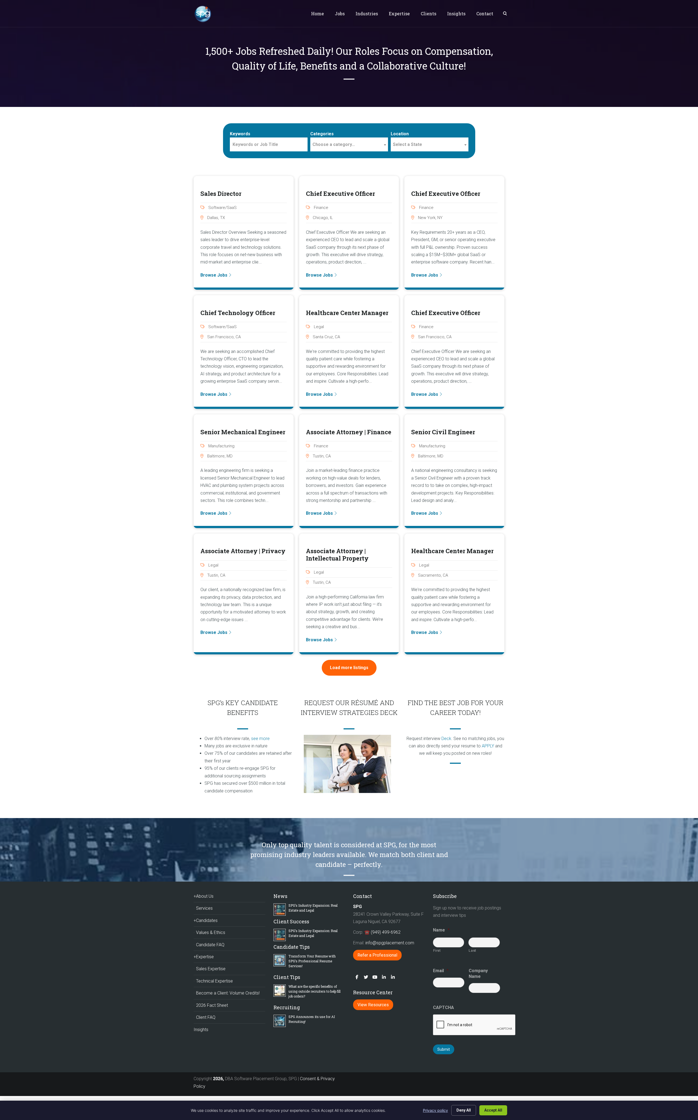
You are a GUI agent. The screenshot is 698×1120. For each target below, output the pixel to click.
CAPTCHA (443, 1007)
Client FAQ (205, 1017)
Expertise (399, 13)
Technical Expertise (214, 981)
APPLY (488, 745)
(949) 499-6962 (386, 932)
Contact (484, 13)
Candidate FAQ (210, 944)
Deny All (463, 1110)
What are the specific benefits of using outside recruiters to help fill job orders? (314, 991)
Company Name (478, 973)
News (280, 896)
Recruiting (286, 1007)
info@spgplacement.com (390, 942)
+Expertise (204, 956)
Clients (428, 13)
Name (441, 930)
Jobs (340, 13)
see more (260, 738)
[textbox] (349, 144)
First (437, 950)
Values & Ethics (210, 932)
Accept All (493, 1110)
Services (204, 908)
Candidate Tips (291, 947)
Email (441, 970)
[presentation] (474, 1025)
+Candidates (206, 920)
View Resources (373, 1004)
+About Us (203, 896)
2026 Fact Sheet (212, 1005)
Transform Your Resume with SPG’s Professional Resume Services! (312, 961)
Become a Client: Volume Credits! (228, 993)
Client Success (291, 921)
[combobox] (349, 144)
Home (317, 13)
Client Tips (286, 977)
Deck (446, 738)
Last (472, 950)
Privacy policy (435, 1110)
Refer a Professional (377, 955)
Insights (456, 13)
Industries (367, 13)
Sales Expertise (210, 968)
